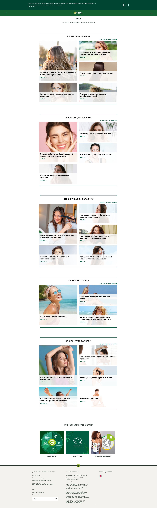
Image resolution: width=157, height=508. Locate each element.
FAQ (33, 489)
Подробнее (31, 6)
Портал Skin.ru (36, 495)
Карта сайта (36, 475)
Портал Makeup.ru (38, 492)
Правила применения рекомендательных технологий (42, 483)
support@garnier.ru (72, 481)
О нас (34, 487)
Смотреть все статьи (108, 39)
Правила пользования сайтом (41, 480)
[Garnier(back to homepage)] (78, 13)
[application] (45, 499)
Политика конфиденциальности (42, 478)
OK (126, 5)
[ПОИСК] (151, 13)
